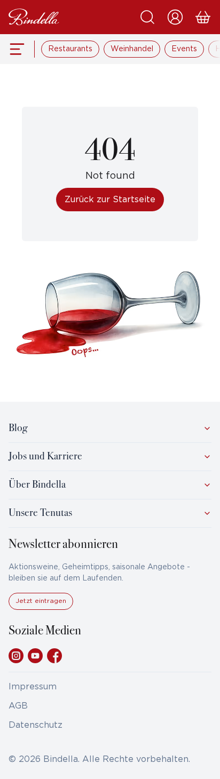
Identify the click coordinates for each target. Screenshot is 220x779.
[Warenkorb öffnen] (202, 17)
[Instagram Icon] (16, 655)
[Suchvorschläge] (147, 17)
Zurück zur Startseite (110, 200)
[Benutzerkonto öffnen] (175, 17)
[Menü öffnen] (17, 49)
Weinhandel (132, 49)
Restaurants (70, 49)
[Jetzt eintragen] (41, 607)
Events (184, 49)
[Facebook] (54, 655)
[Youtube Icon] (35, 655)
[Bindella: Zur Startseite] (34, 17)
